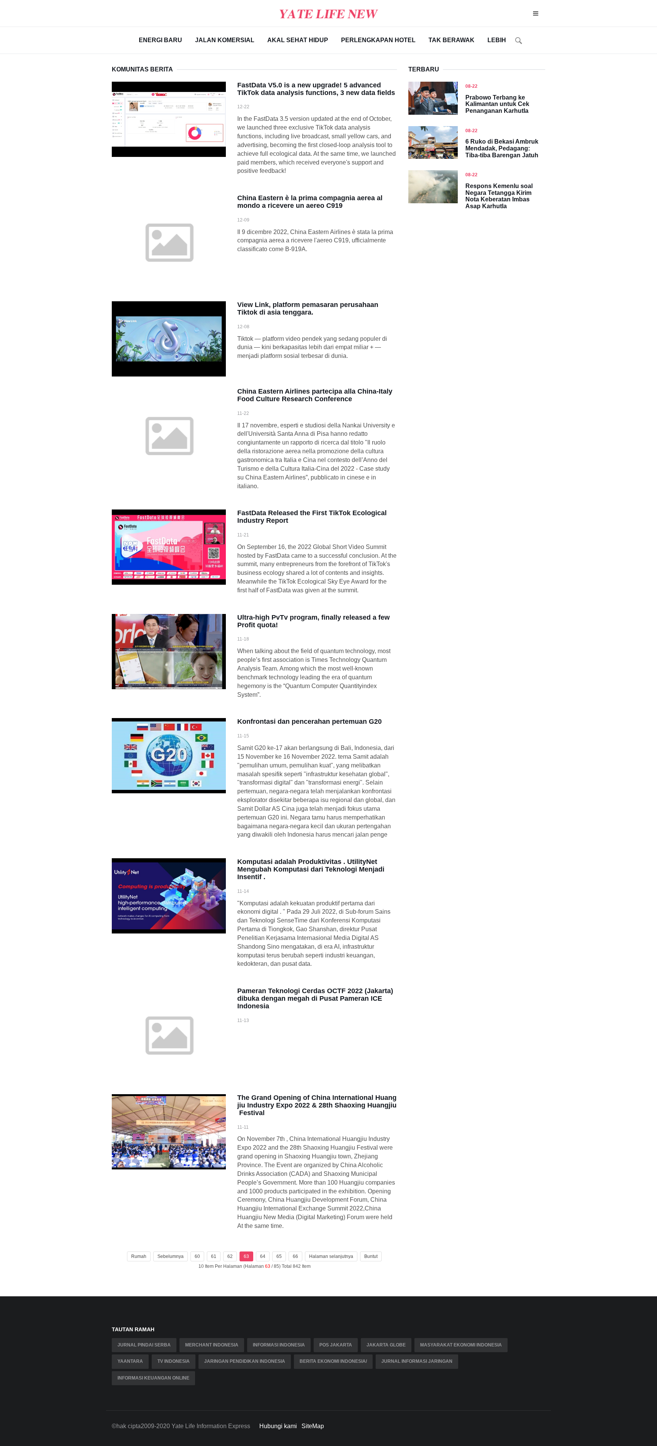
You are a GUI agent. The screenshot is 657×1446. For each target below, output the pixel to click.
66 (295, 1256)
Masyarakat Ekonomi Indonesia (461, 1345)
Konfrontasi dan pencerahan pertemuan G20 (309, 721)
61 (213, 1256)
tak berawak (451, 40)
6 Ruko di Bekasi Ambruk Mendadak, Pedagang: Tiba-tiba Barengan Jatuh (501, 148)
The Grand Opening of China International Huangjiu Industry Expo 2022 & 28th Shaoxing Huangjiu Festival (317, 1105)
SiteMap (313, 1426)
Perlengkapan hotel (378, 40)
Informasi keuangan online (153, 1378)
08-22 (471, 86)
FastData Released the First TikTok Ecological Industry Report (312, 516)
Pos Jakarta (335, 1345)
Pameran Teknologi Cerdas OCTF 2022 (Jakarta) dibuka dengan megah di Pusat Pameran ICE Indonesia (315, 998)
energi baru (160, 40)
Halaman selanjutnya (331, 1256)
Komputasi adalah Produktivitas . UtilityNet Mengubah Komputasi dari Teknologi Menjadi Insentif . (310, 869)
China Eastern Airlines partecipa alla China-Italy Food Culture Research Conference (314, 395)
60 (197, 1256)
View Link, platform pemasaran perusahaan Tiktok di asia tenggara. (307, 308)
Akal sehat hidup (297, 40)
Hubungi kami (278, 1426)
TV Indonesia (173, 1361)
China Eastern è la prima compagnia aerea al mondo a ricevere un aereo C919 (309, 201)
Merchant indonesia (211, 1345)
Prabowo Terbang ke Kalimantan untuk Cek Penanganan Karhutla (497, 104)
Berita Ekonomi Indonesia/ (333, 1361)
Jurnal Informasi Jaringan (416, 1361)
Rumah (138, 1256)
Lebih (496, 40)
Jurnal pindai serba (144, 1345)
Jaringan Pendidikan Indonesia (244, 1361)
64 (262, 1256)
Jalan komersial (224, 40)
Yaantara (130, 1361)
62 (230, 1256)
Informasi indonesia (279, 1345)
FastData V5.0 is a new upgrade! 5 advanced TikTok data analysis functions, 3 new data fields (316, 89)
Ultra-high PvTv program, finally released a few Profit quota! (313, 621)
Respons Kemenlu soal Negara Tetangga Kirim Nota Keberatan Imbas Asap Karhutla (499, 196)
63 (246, 1256)
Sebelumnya (170, 1256)
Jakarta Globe (386, 1345)
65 (279, 1256)
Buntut (371, 1256)
